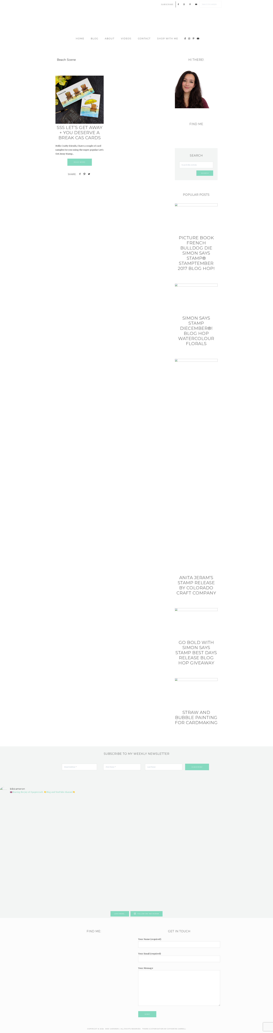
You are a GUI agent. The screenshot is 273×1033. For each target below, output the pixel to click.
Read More (79, 162)
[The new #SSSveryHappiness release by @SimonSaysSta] (205, 821)
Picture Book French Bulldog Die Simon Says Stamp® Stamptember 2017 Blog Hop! (196, 253)
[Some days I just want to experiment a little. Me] (251, 829)
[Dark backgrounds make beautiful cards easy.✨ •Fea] (113, 831)
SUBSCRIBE (167, 4)
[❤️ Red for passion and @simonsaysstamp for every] (159, 837)
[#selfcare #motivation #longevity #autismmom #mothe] (22, 801)
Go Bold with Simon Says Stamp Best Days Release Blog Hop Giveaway (196, 652)
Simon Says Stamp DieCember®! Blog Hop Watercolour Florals (196, 330)
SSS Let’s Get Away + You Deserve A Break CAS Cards (79, 132)
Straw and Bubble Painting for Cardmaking (196, 717)
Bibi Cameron (136, 23)
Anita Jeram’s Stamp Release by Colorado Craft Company (196, 585)
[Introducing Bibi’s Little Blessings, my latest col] (68, 853)
